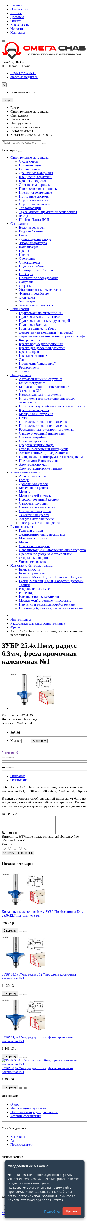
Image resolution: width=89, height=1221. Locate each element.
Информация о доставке (28, 1108)
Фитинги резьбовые (34, 293)
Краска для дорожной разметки (42, 348)
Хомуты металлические (36, 305)
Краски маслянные (33, 355)
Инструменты (20, 375)
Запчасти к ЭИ (30, 390)
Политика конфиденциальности (34, 1112)
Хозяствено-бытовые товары (31, 565)
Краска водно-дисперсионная (41, 344)
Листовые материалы (35, 185)
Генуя (23, 235)
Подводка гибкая (31, 266)
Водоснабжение (31, 231)
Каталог (16, 13)
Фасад (23, 216)
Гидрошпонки (29, 169)
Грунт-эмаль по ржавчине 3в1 (41, 313)
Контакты (17, 32)
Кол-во (15, 740)
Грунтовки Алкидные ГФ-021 (41, 317)
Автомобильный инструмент (40, 379)
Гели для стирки (31, 530)
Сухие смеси (28, 161)
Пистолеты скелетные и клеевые (43, 422)
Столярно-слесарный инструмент (43, 449)
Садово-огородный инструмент (42, 433)
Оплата (15, 21)
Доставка (17, 17)
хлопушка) (27, 297)
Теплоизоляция (30, 208)
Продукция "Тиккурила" (37, 363)
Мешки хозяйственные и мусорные (45, 600)
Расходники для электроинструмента (46, 429)
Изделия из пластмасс (35, 589)
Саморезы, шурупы (33, 503)
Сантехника (19, 223)
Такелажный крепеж (34, 515)
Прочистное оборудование (38, 278)
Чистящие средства (33, 561)
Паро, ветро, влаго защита (38, 188)
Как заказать (19, 25)
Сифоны (25, 286)
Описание (17, 776)
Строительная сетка (33, 200)
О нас (14, 1104)
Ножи (23, 418)
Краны (24, 251)
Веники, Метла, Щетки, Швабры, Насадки (50, 577)
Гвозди (24, 480)
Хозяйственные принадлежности (43, 453)
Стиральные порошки (35, 558)
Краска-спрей (29, 352)
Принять (72, 1211)
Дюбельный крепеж (33, 484)
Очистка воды (29, 262)
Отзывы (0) (18, 780)
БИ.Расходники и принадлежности (45, 387)
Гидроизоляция (30, 165)
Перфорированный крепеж (39, 499)
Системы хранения (33, 441)
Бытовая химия (21, 526)
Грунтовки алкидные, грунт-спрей (44, 321)
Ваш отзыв (10, 832)
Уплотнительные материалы (40, 289)
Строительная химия (34, 204)
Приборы (26, 274)
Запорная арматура (33, 243)
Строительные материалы (29, 157)
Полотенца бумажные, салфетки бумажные (51, 608)
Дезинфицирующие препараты (42, 534)
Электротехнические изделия (40, 468)
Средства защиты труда (36, 445)
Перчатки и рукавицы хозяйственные (47, 604)
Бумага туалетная (32, 573)
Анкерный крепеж (32, 476)
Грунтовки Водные (33, 324)
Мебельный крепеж (33, 488)
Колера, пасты (29, 340)
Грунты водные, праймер (37, 328)
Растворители (29, 367)
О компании (19, 9)
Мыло (23, 542)
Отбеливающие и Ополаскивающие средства (52, 550)
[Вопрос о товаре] (3, 757)
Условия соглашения (25, 1116)
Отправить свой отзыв (18, 852)
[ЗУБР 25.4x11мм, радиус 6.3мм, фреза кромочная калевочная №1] (32, 708)
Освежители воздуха (34, 546)
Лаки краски (19, 309)
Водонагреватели (32, 227)
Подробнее (52, 1211)
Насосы (24, 254)
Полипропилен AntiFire (36, 270)
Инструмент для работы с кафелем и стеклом (52, 406)
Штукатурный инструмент (39, 460)
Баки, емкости (29, 569)
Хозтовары (27, 301)
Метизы (25, 491)
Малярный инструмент (36, 414)
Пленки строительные (35, 192)
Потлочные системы (34, 196)
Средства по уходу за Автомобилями (46, 554)
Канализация (28, 247)
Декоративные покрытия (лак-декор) (46, 332)
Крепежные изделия (34, 410)
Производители (21, 1144)
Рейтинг (8, 844)
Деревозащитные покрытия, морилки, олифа (52, 336)
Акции (15, 1140)
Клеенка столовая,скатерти (39, 596)
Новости (16, 28)
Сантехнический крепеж (37, 507)
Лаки (23, 359)
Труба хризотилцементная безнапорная (48, 212)
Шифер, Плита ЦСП (34, 219)
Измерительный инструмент (40, 394)
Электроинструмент (34, 464)
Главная (16, 5)
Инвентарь (27, 593)
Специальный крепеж (35, 511)
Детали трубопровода (35, 239)
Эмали (24, 371)
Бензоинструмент (32, 383)
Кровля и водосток (33, 181)
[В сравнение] (12, 757)
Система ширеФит (32, 437)
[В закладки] (8, 757)
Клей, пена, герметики (35, 177)
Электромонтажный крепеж (39, 523)
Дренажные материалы (36, 173)
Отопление (27, 258)
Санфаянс (26, 282)
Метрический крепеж (35, 495)
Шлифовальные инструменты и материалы (51, 457)
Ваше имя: (9, 814)
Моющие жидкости (33, 538)
